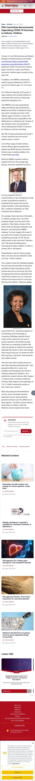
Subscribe (25, 431)
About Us (17, 705)
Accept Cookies (17, 777)
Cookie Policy (15, 763)
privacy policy (8, 436)
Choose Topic (15, 11)
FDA (3, 446)
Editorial (17, 710)
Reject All (17, 772)
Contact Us (17, 712)
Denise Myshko (9, 491)
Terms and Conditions (17, 714)
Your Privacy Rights (17, 721)
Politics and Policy (12, 446)
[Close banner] (32, 2)
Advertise (17, 707)
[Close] (33, 743)
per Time (15, 155)
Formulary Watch (24, 446)
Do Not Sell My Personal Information (17, 718)
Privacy (17, 716)
